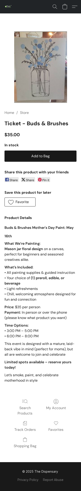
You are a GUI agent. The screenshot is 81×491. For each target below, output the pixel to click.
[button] (8, 6)
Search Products (25, 411)
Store (24, 112)
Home (9, 112)
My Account (56, 408)
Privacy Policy (28, 480)
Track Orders (25, 429)
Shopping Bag (25, 446)
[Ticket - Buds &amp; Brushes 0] (40, 67)
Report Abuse (53, 480)
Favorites (55, 429)
